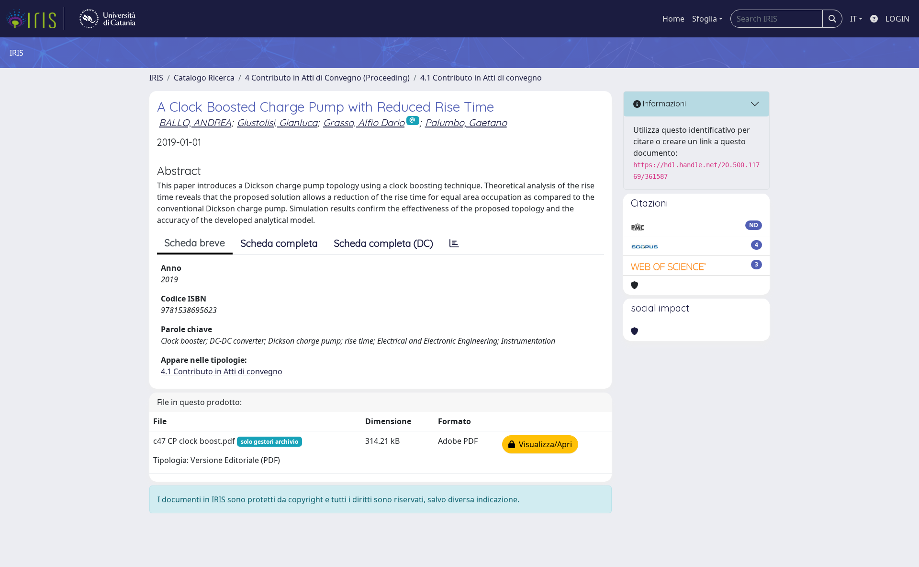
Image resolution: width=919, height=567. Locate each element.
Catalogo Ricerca (204, 77)
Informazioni (663, 103)
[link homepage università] (107, 18)
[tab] (454, 243)
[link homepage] (35, 18)
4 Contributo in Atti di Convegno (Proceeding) (327, 77)
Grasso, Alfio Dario (363, 122)
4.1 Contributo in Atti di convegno (481, 77)
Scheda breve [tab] (195, 243)
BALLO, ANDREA (195, 122)
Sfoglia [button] (704, 18)
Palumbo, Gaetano (466, 122)
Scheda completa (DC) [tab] (383, 243)
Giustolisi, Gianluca (277, 122)
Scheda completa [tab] (279, 243)
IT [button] (853, 18)
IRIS (156, 77)
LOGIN (897, 18)
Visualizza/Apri (543, 444)
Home (673, 18)
